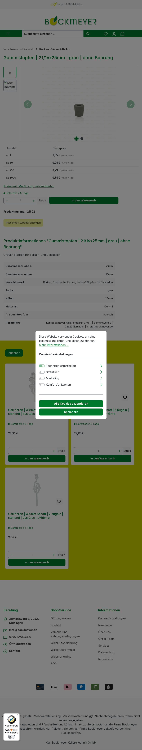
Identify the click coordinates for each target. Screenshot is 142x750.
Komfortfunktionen (58, 384)
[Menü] (17, 715)
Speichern (71, 412)
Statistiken (52, 372)
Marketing (52, 378)
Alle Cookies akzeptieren (71, 403)
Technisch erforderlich (61, 366)
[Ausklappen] (101, 365)
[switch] (42, 372)
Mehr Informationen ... (54, 345)
